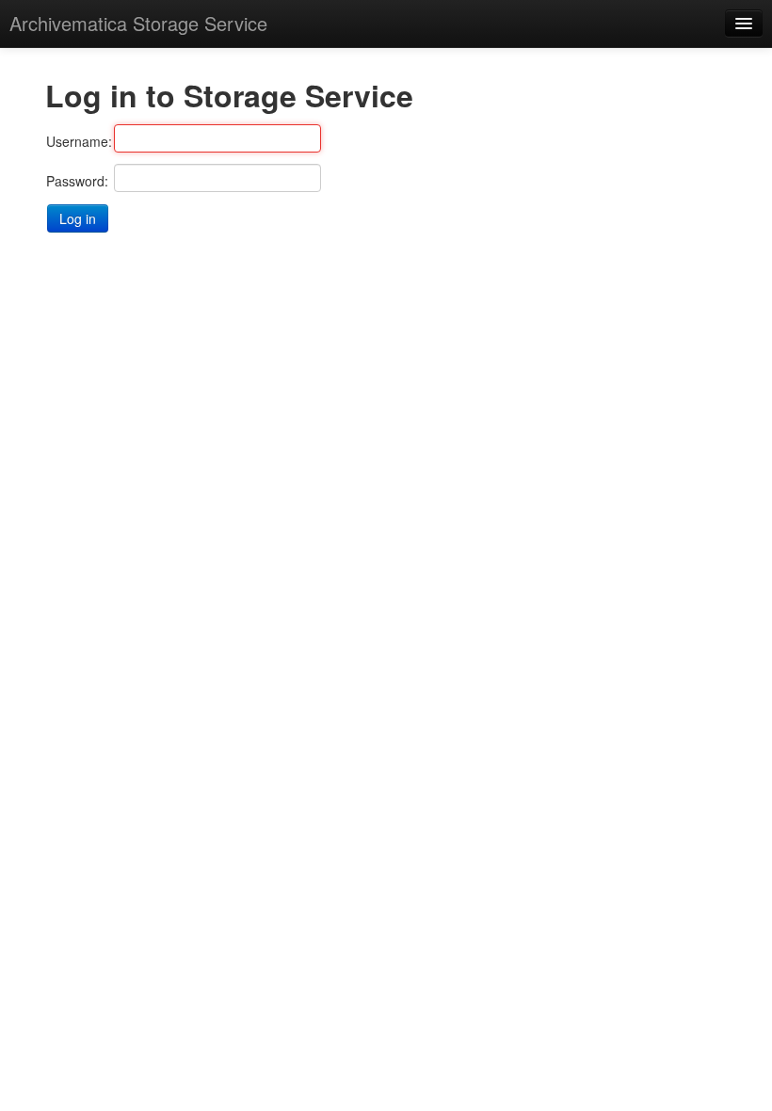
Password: (77, 180)
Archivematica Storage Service (138, 23)
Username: (79, 141)
